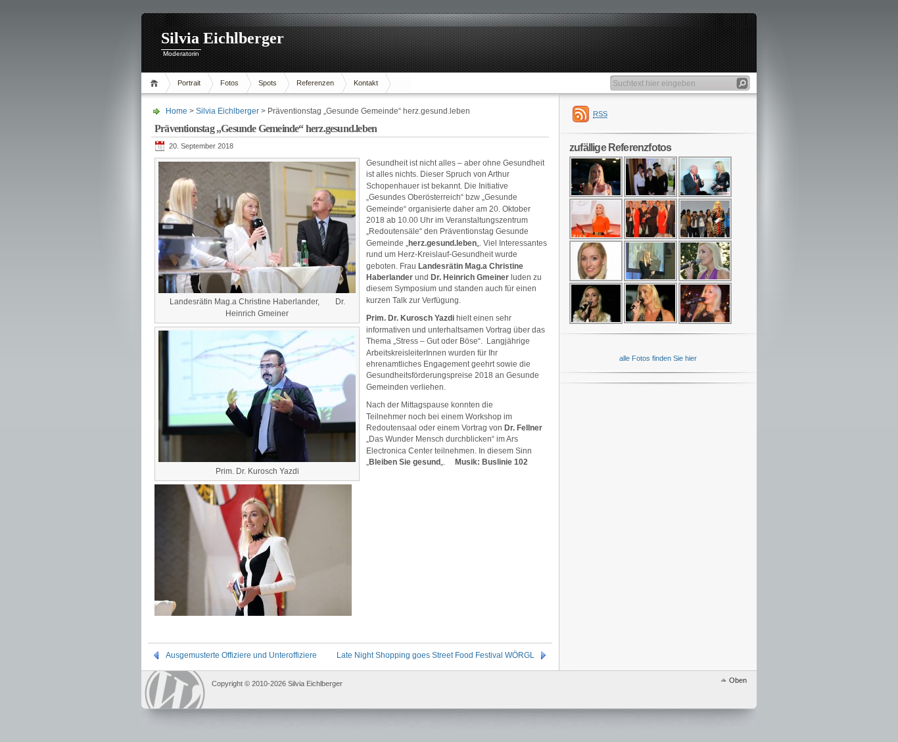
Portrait (189, 83)
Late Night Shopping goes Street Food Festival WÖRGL (435, 655)
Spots (267, 83)
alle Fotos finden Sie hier (658, 358)
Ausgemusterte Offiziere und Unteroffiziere (241, 655)
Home (156, 83)
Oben (738, 680)
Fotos (229, 83)
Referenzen (315, 83)
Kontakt (366, 83)
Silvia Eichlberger (222, 38)
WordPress (175, 689)
